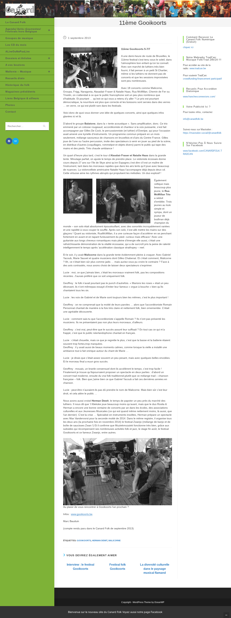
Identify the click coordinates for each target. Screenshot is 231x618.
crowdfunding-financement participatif (202, 78)
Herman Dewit (99, 540)
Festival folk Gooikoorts (117, 566)
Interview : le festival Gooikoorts (80, 566)
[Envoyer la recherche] (44, 126)
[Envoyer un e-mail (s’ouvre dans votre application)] (15, 141)
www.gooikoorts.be (81, 514)
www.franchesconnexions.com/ (199, 96)
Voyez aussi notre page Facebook (142, 611)
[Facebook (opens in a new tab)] (9, 141)
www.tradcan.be (197, 68)
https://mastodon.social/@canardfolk (202, 133)
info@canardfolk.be (193, 119)
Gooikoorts (84, 540)
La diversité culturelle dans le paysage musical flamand (154, 568)
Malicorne (114, 540)
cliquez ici (188, 47)
